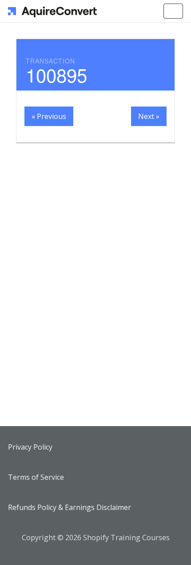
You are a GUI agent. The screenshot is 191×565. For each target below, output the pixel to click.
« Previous (49, 116)
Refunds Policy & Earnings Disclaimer (69, 507)
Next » (148, 116)
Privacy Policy (30, 447)
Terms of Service (36, 477)
